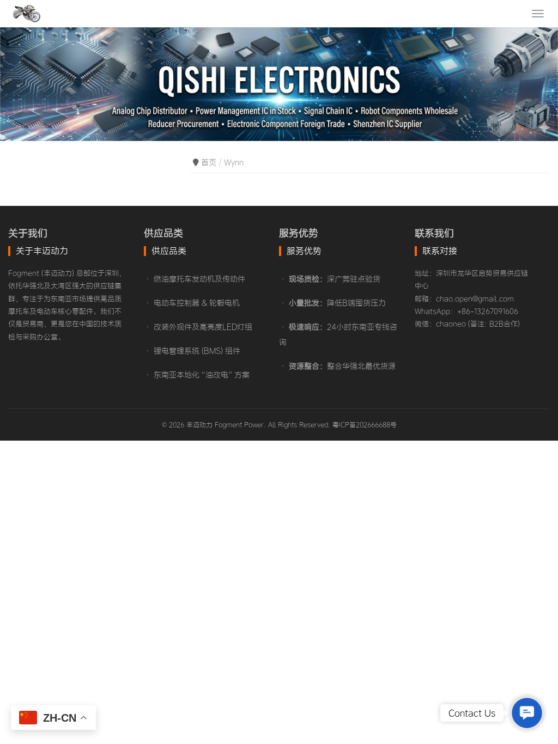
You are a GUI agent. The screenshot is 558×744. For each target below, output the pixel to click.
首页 (208, 162)
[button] (527, 713)
